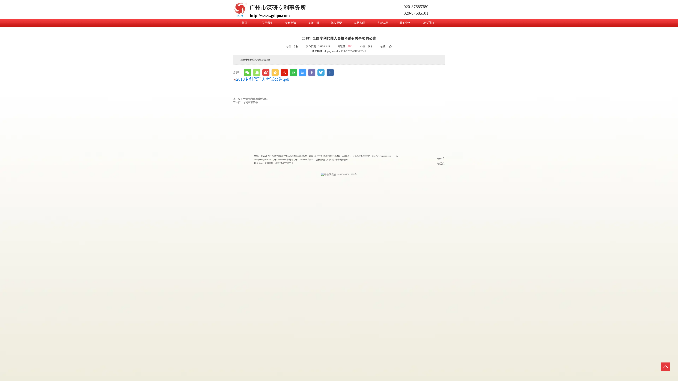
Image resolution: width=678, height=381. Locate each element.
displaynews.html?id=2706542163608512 (345, 51)
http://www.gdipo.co (380, 156)
